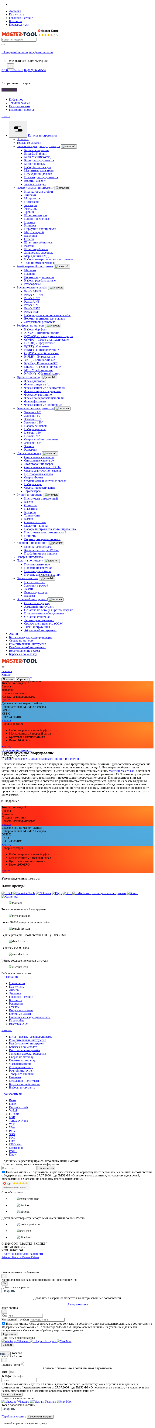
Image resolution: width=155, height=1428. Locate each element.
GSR (12, 1117)
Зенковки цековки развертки (35, 408)
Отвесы (29, 239)
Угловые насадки (35, 184)
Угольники (31, 208)
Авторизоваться (77, 1304)
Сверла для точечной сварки (42, 470)
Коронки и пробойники (32, 542)
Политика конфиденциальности (29, 1017)
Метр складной (34, 232)
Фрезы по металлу (28, 377)
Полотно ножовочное (38, 567)
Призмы (29, 222)
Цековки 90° (32, 436)
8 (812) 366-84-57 (35, 70)
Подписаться (46, 1168)
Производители (19, 24)
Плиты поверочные (37, 218)
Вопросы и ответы (21, 1010)
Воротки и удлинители (39, 277)
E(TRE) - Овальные (36, 346)
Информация (10, 976)
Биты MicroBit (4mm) (37, 157)
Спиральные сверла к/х (39, 460)
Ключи (28, 501)
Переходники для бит (38, 173)
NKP (12, 1137)
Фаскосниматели (27, 578)
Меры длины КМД (36, 256)
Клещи (28, 518)
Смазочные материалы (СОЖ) (43, 623)
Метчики (30, 270)
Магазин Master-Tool (122, 770)
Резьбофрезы (32, 283)
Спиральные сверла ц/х (39, 457)
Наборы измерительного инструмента (48, 259)
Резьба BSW (32, 308)
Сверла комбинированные (41, 439)
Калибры (30, 225)
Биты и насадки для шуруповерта (38, 146)
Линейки (30, 195)
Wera (12, 1127)
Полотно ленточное (37, 564)
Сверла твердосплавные (39, 487)
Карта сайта (16, 1020)
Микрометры (32, 198)
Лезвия (28, 588)
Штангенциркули (35, 215)
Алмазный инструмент (39, 606)
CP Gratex (15, 1144)
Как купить (16, 14)
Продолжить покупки (40, 1416)
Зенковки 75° (32, 419)
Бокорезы (30, 512)
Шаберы (29, 595)
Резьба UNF (32, 301)
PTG (12, 1130)
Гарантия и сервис (21, 17)
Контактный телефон (15, 1319)
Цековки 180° (33, 432)
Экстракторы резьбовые (39, 321)
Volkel (13, 1110)
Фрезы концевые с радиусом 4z (44, 387)
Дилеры (14, 990)
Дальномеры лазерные (38, 252)
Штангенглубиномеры (38, 242)
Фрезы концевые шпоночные (43, 404)
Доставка (15, 11)
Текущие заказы (19, 103)
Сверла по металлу (29, 453)
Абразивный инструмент (40, 630)
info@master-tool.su (41, 52)
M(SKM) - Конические (38, 370)
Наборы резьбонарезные (40, 280)
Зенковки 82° (32, 442)
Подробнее (12, 800)
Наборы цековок (35, 429)
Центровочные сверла (38, 474)
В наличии (72, 758)
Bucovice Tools (18, 1107)
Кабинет (35, 1257)
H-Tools (14, 1113)
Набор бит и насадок (37, 167)
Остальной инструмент (32, 599)
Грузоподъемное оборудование (44, 613)
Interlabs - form (11, 1364)
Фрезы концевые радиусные (42, 391)
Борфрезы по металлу (30, 325)
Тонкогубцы (32, 515)
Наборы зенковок (35, 425)
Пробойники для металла (40, 553)
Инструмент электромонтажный (45, 532)
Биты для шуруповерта (39, 160)
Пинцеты (30, 535)
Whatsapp (7, 1257)
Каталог (7, 1030)
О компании (17, 983)
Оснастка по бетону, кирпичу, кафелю (48, 610)
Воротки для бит (35, 180)
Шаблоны (30, 235)
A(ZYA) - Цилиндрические (41, 332)
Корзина (26, 1257)
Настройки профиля (22, 109)
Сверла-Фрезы (33, 477)
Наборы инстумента (30, 556)
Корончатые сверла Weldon (41, 550)
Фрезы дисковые (35, 381)
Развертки (30, 449)
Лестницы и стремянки (39, 620)
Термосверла (32, 491)
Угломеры (30, 205)
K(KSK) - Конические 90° (40, 363)
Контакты (15, 21)
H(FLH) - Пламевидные (39, 356)
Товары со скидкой (29, 142)
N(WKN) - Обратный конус (42, 373)
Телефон (7, 1376)
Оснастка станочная (37, 616)
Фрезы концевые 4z (37, 384)
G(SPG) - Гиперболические (41, 353)
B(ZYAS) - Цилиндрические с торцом (48, 336)
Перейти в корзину (14, 1416)
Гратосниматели (34, 582)
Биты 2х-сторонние (36, 150)
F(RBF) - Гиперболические (41, 349)
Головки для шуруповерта (41, 177)
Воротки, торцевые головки (42, 539)
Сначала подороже (40, 758)
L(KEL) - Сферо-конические (42, 366)
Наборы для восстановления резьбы (47, 315)
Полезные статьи (20, 1013)
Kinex (12, 1103)
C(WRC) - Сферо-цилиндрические (46, 339)
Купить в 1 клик (12, 1394)
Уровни (29, 212)
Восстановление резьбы (32, 287)
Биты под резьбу (34, 163)
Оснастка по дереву (37, 603)
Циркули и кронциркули (40, 228)
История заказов (19, 106)
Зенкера (29, 446)
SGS (12, 1134)
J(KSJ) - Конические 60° (39, 360)
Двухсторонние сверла (38, 463)
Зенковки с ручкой (36, 585)
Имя (4, 1315)
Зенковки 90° (32, 412)
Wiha (12, 1124)
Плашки (29, 273)
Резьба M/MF (32, 291)
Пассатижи (31, 508)
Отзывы (14, 1006)
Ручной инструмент (29, 494)
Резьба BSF (31, 311)
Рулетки (29, 245)
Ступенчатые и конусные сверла (45, 480)
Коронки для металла (38, 546)
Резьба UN (31, 305)
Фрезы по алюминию (38, 394)
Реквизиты (16, 1003)
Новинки (23, 139)
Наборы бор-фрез (35, 329)
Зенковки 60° (32, 415)
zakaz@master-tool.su (15, 52)
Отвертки (30, 505)
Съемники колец (35, 522)
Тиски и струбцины (37, 627)
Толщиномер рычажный (40, 262)
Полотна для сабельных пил (42, 574)
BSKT (13, 1151)
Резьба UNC (32, 298)
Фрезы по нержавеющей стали (44, 398)
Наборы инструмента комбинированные (50, 529)
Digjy (12, 1154)
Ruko (12, 1100)
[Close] (4, 1276)
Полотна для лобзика (37, 571)
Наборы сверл (33, 484)
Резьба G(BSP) (33, 294)
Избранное (16, 99)
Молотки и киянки (36, 525)
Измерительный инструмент (35, 187)
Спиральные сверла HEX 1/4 (42, 467)
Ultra (12, 1141)
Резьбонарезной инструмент (35, 266)
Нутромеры (31, 201)
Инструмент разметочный (41, 498)
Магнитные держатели (39, 170)
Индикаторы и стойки (38, 191)
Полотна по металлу (30, 560)
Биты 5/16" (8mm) (35, 153)
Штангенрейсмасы (36, 249)
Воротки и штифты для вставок (44, 318)
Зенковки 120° (33, 422)
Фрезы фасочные (35, 401)
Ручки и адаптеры (35, 592)
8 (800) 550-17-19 (12, 70)
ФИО (5, 1372)
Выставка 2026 (18, 1023)
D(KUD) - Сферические (39, 343)
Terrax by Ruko (18, 1120)
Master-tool (16, 1147)
